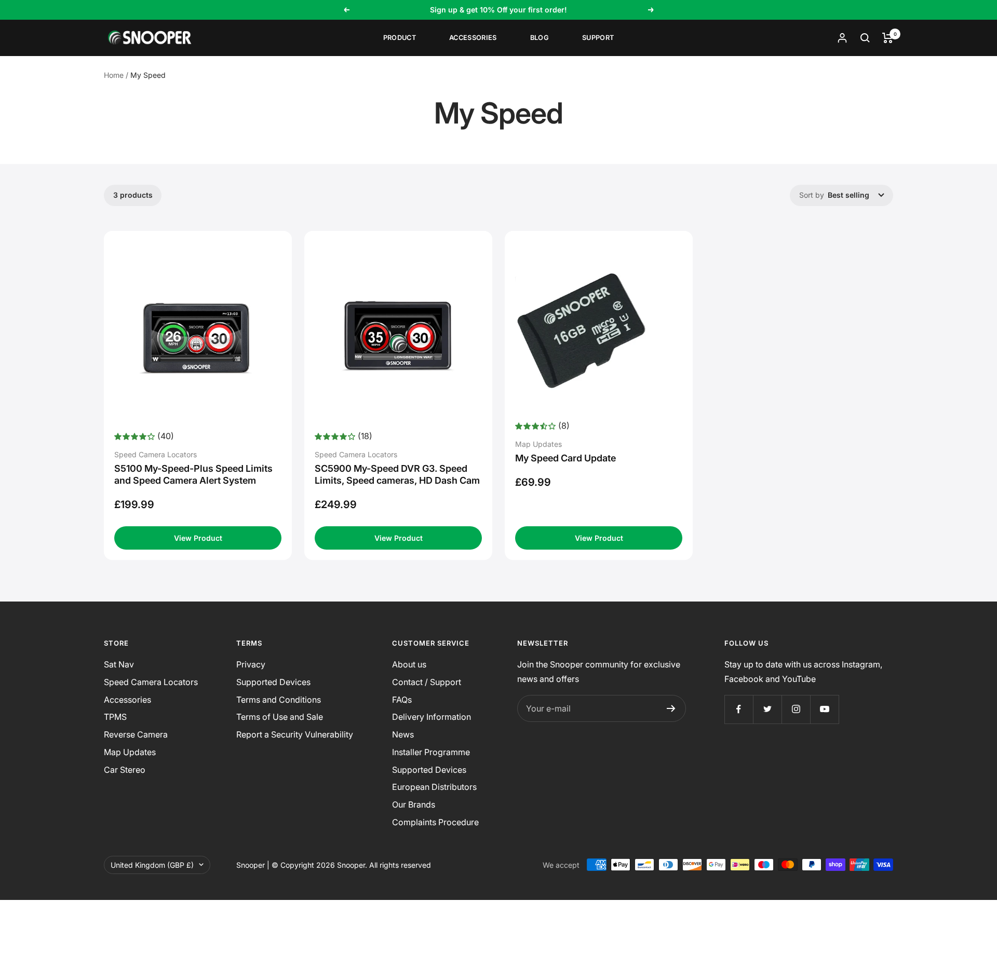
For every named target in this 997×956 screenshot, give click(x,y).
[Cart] (887, 38)
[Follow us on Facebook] (738, 709)
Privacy (250, 664)
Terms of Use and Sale (279, 717)
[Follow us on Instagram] (796, 709)
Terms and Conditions (278, 699)
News (403, 734)
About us (409, 664)
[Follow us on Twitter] (767, 709)
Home (114, 75)
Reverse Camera (136, 734)
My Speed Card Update (565, 458)
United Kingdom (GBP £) (152, 865)
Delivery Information (431, 717)
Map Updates (130, 752)
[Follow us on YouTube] (824, 709)
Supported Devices (273, 682)
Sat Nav (119, 664)
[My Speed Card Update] (598, 330)
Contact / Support (426, 682)
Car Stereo (124, 769)
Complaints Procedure (435, 822)
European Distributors (434, 787)
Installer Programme (431, 752)
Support (598, 38)
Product (399, 38)
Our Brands (413, 804)
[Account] (842, 38)
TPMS (115, 717)
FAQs (402, 699)
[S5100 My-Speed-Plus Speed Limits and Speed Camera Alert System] (197, 335)
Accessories (473, 38)
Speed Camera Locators (151, 682)
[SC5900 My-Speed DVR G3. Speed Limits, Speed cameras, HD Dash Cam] (398, 335)
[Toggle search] (865, 38)
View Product (198, 538)
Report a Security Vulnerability (294, 734)
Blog (539, 38)
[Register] (671, 708)
